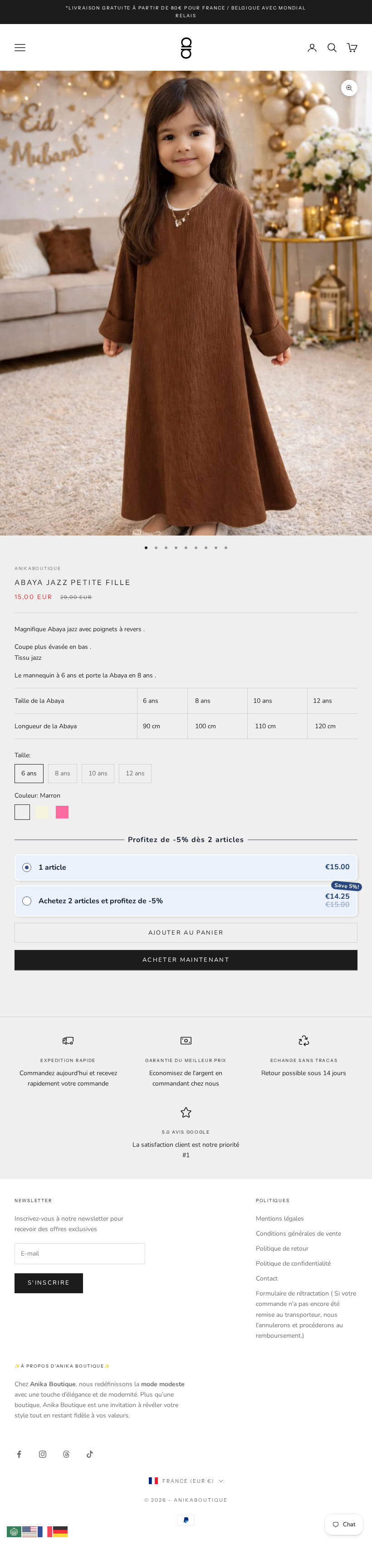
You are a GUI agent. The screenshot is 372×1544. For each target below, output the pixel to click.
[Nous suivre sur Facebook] (19, 1454)
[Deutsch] (61, 1531)
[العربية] (14, 1531)
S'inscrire (49, 1283)
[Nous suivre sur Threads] (66, 1454)
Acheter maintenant (186, 960)
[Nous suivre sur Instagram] (42, 1454)
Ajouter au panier (186, 933)
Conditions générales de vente (298, 1233)
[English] (30, 1531)
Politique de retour (282, 1248)
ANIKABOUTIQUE (38, 568)
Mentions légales (280, 1218)
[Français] (45, 1531)
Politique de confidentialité (293, 1263)
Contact (267, 1278)
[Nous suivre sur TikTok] (89, 1454)
